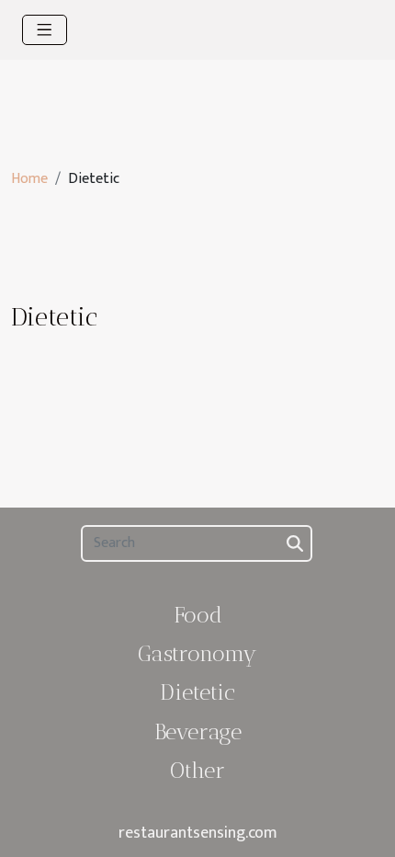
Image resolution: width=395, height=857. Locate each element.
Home (29, 178)
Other (197, 770)
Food (198, 614)
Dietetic (197, 692)
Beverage (198, 731)
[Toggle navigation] (44, 30)
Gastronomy (197, 653)
